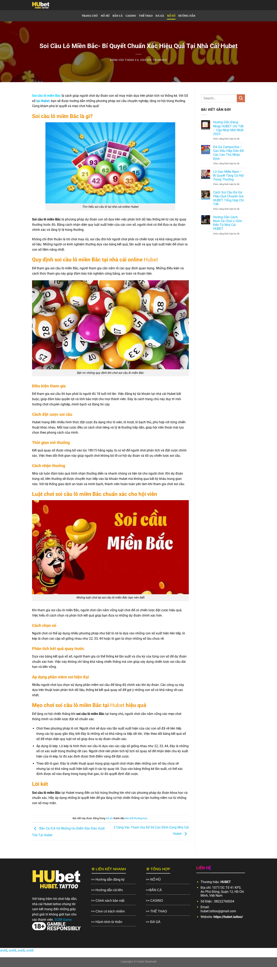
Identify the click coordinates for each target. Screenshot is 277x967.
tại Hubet (42, 101)
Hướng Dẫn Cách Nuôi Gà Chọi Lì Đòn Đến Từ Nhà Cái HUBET (227, 223)
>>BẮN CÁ (154, 890)
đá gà (160, 15)
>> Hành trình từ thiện (106, 922)
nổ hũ (105, 15)
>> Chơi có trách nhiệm (108, 911)
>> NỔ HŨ (153, 879)
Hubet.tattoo (52, 904)
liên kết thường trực (136, 818)
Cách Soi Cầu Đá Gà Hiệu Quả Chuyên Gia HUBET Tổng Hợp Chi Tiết (228, 198)
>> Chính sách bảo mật (107, 900)
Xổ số (171, 15)
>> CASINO (154, 900)
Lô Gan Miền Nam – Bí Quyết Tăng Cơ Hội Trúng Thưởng (228, 175)
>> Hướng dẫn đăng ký (108, 879)
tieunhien (159, 59)
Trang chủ (90, 15)
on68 (3, 950)
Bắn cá (118, 15)
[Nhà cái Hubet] (48, 5)
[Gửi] (241, 98)
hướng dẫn (186, 15)
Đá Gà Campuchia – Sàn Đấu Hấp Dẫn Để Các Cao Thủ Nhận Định (228, 153)
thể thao (146, 15)
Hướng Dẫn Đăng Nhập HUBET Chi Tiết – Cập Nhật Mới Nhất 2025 (228, 128)
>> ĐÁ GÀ (153, 922)
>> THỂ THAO (156, 911)
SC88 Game (63, 920)
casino (131, 15)
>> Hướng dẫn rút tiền (107, 890)
